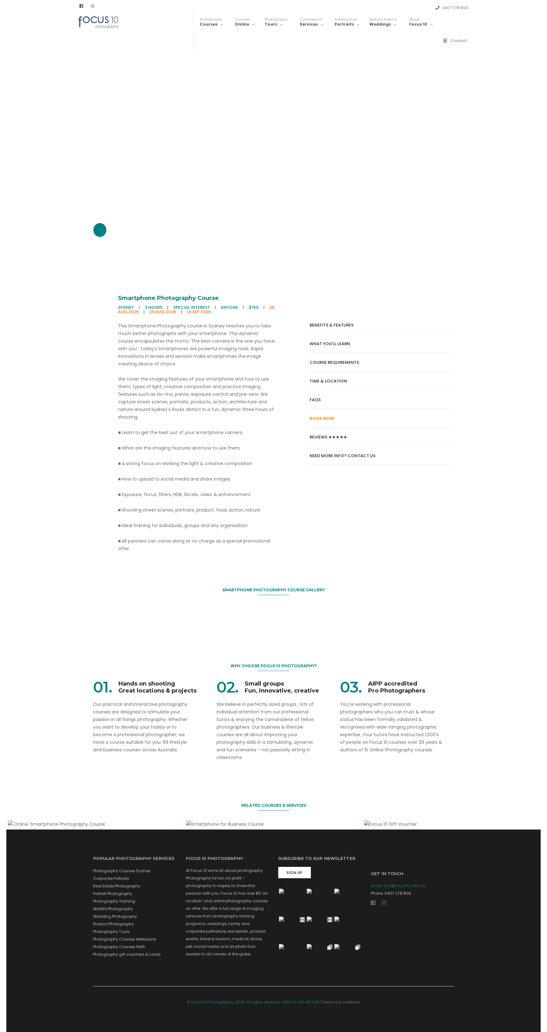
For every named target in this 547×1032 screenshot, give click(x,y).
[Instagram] (92, 6)
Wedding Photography (115, 916)
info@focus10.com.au (405, 885)
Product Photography (113, 924)
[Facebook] (81, 6)
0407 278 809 (454, 7)
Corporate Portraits (111, 878)
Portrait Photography (112, 893)
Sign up (294, 872)
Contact (458, 41)
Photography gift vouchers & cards (127, 954)
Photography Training (114, 901)
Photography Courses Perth (119, 946)
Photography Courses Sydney (122, 870)
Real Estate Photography (116, 886)
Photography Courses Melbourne (124, 939)
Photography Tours (111, 931)
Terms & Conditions (341, 1002)
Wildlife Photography (113, 908)
